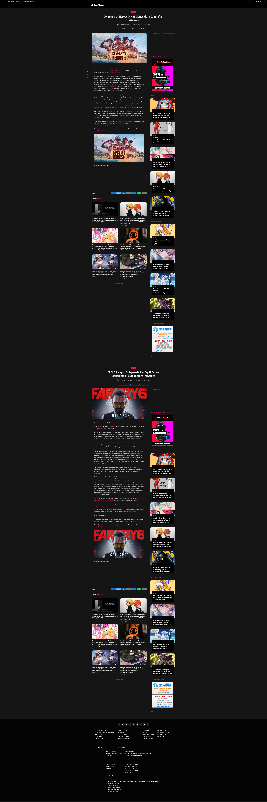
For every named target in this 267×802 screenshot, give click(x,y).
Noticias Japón (161, 730)
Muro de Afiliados (113, 785)
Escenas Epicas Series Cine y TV (134, 757)
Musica (127, 5)
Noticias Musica (146, 730)
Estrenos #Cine (129, 760)
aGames (133, 12)
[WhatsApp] (87, 80)
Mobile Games (122, 732)
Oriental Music (146, 736)
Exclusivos (142, 5)
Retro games (122, 747)
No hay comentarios (146, 24)
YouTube (110, 121)
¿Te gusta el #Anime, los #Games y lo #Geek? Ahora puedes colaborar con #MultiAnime (133, 781)
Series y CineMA (152, 5)
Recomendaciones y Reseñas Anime (105, 732)
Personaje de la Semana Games (127, 740)
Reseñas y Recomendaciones (114, 753)
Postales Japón (161, 734)
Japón (133, 5)
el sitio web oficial (135, 111)
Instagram (104, 125)
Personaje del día (111, 760)
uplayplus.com (132, 511)
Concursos (109, 755)
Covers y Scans (99, 745)
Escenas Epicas (110, 766)
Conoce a (144, 732)
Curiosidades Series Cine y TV (133, 755)
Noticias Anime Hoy (100, 730)
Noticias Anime (111, 5)
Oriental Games (122, 734)
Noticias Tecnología (131, 768)
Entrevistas (109, 762)
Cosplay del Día (110, 764)
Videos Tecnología (130, 772)
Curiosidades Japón (163, 732)
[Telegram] (87, 77)
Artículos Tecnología (131, 770)
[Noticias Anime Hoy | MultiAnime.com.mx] (97, 5)
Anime (154, 111)
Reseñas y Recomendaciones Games (128, 745)
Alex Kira (123, 24)
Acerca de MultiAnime (114, 783)
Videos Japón (161, 736)
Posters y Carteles (131, 766)
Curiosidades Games (124, 738)
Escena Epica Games (124, 743)
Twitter (116, 121)
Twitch (125, 121)
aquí (137, 498)
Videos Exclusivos (111, 751)
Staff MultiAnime (113, 791)
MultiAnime (169, 5)
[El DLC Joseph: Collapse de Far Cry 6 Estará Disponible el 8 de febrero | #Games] (119, 418)
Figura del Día (110, 757)
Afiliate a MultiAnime (114, 787)
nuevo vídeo (113, 86)
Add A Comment (119, 283)
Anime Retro (98, 747)
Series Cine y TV (130, 751)
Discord (121, 121)
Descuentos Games (123, 736)
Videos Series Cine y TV (132, 764)
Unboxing (108, 768)
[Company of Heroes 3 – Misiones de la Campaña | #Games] (119, 63)
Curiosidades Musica (148, 734)
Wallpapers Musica (147, 740)
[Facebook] (87, 68)
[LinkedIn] (87, 74)
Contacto (110, 777)
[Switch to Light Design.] (262, 5)
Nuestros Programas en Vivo (116, 789)
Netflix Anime (99, 738)
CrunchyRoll (98, 736)
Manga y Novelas (100, 734)
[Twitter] (87, 71)
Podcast (161, 5)
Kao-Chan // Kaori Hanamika (115, 779)
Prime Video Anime (100, 740)
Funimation (98, 743)
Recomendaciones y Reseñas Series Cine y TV (138, 753)
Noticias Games (122, 730)
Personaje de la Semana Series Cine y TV (137, 762)
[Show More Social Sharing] (148, 28)
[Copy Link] (87, 83)
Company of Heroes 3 (115, 72)
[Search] (264, 5)
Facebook (131, 121)
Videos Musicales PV (147, 738)
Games (120, 5)
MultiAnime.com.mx (103, 130)
